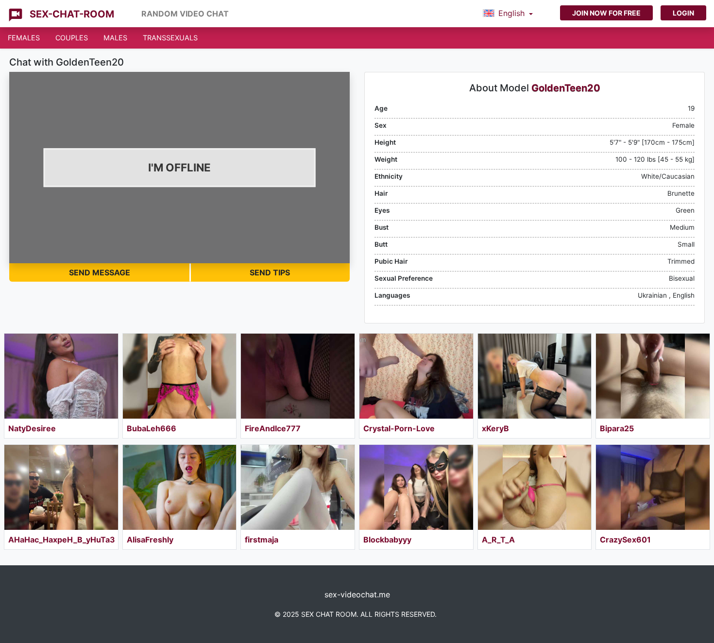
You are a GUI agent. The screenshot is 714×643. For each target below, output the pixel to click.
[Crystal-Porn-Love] (416, 376)
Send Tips (270, 272)
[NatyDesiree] (61, 376)
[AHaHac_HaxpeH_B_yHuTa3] (61, 487)
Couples (71, 38)
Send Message (99, 272)
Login (683, 13)
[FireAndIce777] (298, 376)
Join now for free (606, 13)
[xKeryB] (535, 376)
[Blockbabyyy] (416, 487)
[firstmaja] (298, 487)
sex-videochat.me (357, 594)
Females (24, 38)
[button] (508, 13)
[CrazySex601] (653, 487)
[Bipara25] (653, 376)
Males (115, 38)
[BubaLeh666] (180, 376)
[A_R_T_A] (535, 487)
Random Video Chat (185, 13)
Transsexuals (170, 38)
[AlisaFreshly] (180, 487)
